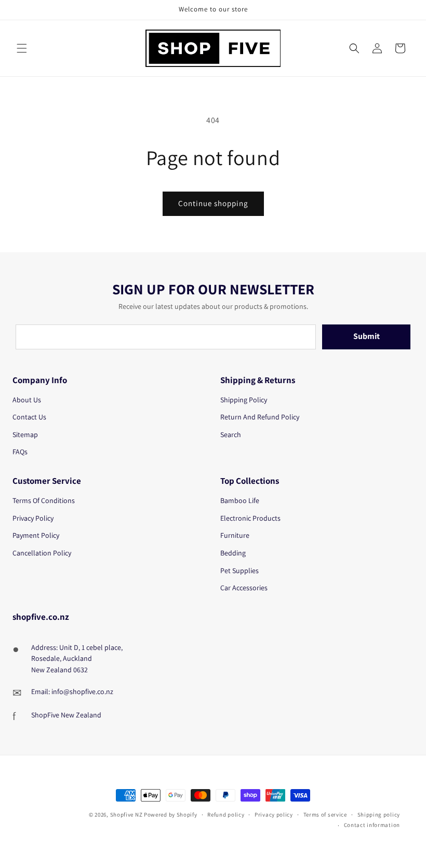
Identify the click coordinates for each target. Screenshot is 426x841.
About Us (26, 399)
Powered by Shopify (170, 814)
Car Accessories (244, 587)
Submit (366, 336)
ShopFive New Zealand (66, 715)
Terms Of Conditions (43, 500)
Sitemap (25, 434)
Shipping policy (379, 814)
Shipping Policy (243, 399)
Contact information (372, 825)
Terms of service (325, 814)
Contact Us (29, 417)
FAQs (20, 451)
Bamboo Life (239, 500)
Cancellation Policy (41, 553)
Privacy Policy (33, 518)
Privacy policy (274, 814)
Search (230, 434)
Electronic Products (250, 518)
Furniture (234, 535)
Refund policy (225, 814)
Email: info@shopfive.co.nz (72, 691)
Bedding (233, 553)
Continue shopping (213, 203)
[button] (21, 48)
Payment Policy (35, 535)
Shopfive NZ (126, 814)
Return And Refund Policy (259, 417)
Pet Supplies (239, 570)
